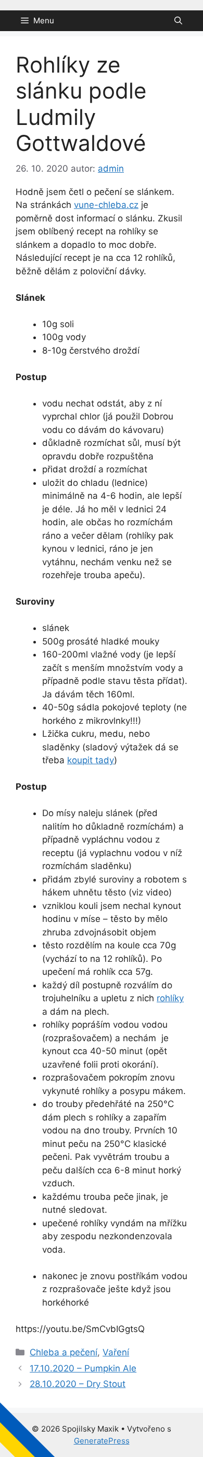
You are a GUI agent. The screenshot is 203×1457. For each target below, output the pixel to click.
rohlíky (170, 998)
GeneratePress (102, 1441)
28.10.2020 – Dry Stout (77, 1384)
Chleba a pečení (63, 1352)
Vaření (116, 1352)
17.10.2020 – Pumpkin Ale (83, 1368)
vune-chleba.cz (106, 205)
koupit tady (90, 760)
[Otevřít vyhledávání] (178, 20)
